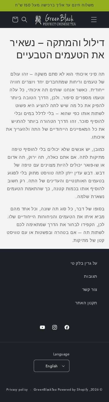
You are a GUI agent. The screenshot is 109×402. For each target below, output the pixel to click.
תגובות (90, 276)
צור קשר (89, 289)
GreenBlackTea (45, 389)
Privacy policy (17, 389)
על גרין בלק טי (84, 263)
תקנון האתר (86, 303)
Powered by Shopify (73, 389)
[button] (93, 19)
